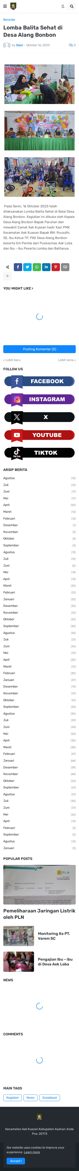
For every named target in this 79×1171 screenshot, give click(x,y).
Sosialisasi (49, 1098)
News (30, 1098)
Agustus (39, 478)
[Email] (65, 267)
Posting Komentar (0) (39, 349)
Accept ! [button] (16, 1161)
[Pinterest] (56, 267)
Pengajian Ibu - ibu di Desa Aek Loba (55, 961)
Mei (39, 498)
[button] (5, 6)
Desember (39, 525)
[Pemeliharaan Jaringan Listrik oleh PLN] (39, 885)
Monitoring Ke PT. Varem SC (54, 936)
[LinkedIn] (46, 267)
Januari (39, 599)
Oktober (39, 538)
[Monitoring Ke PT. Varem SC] (18, 936)
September (39, 545)
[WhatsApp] (37, 267)
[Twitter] (27, 267)
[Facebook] (18, 267)
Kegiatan (12, 1098)
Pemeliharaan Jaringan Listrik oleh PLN (39, 914)
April (39, 505)
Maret (39, 512)
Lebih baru (12, 360)
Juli (39, 485)
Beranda (9, 19)
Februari (39, 518)
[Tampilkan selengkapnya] (7, 276)
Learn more (32, 1152)
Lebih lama (66, 360)
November (39, 532)
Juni (39, 491)
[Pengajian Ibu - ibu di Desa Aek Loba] (18, 962)
